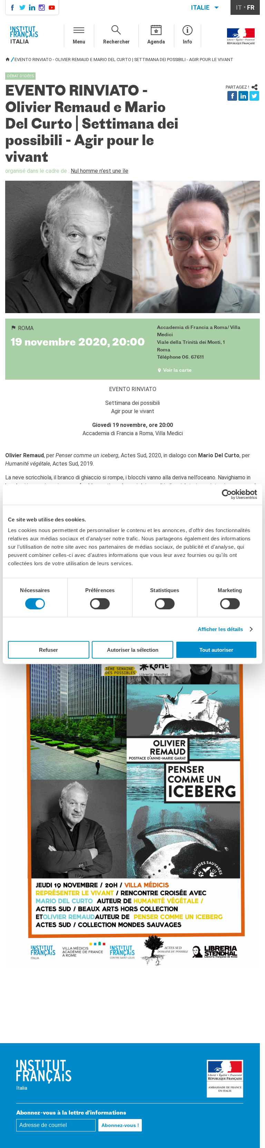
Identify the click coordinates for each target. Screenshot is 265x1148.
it (239, 7)
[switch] (100, 603)
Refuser (48, 650)
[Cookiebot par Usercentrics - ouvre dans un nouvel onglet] (227, 494)
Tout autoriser (216, 650)
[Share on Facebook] (232, 96)
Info (187, 41)
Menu (79, 41)
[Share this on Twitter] (254, 96)
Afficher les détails (220, 629)
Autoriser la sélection (132, 650)
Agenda (156, 41)
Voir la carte (177, 370)
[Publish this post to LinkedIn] (243, 96)
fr (250, 7)
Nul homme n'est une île (99, 171)
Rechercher (116, 41)
